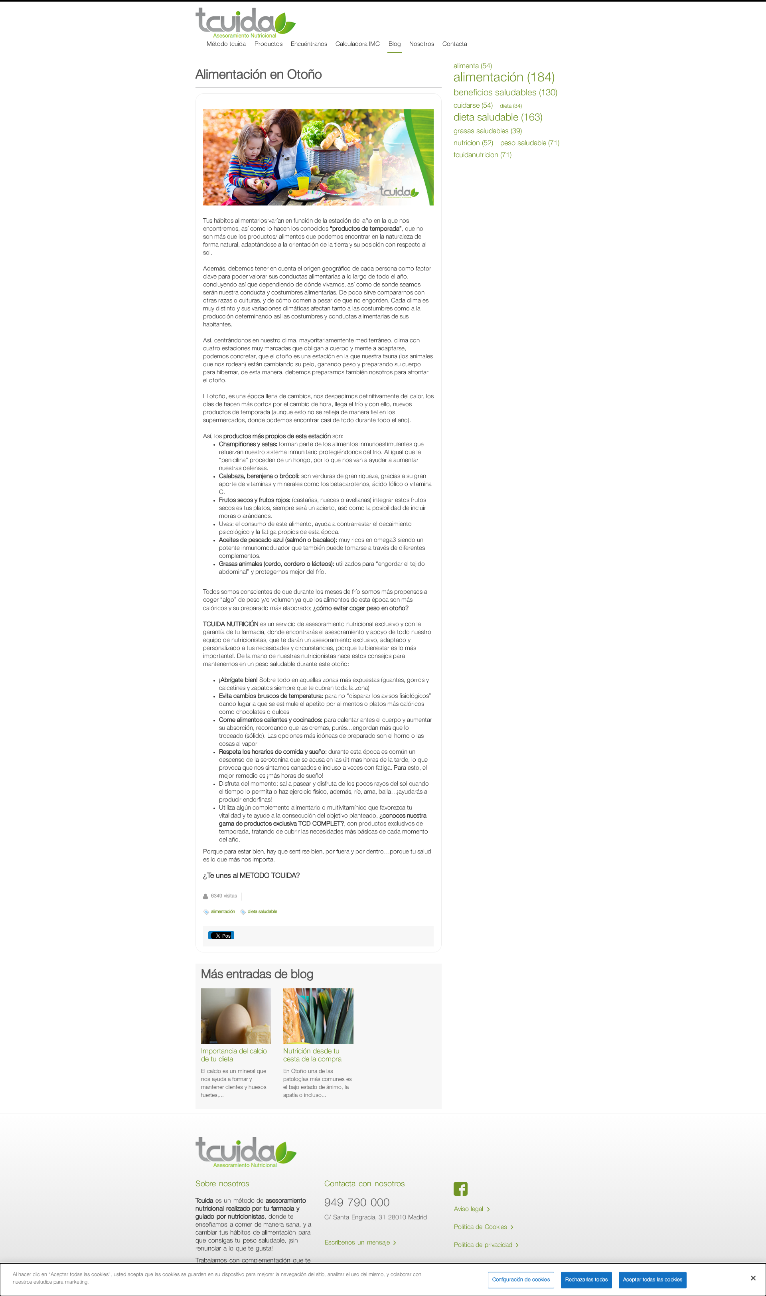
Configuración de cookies (521, 1280)
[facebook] (461, 1189)
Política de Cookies (481, 1228)
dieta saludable (262, 912)
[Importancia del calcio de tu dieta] (236, 1016)
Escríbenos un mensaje (358, 1244)
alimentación (223, 912)
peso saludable (529, 143)
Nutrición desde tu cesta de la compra (312, 1055)
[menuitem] (226, 45)
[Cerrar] (753, 1278)
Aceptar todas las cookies (652, 1280)
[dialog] (383, 1279)
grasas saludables (488, 131)
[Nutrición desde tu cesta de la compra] (318, 1016)
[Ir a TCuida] (245, 23)
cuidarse (473, 106)
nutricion (473, 143)
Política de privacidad (484, 1246)
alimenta (473, 66)
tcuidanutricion (482, 155)
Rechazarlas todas (586, 1280)
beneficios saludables (505, 93)
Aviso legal (470, 1210)
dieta (511, 106)
